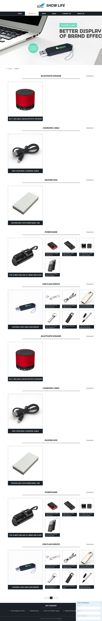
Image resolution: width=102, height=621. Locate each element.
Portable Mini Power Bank (71, 610)
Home (20, 13)
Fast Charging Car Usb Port (18, 610)
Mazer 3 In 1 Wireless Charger (51, 610)
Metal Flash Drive (34, 610)
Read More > (90, 76)
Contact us (66, 13)
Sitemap (60, 618)
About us (80, 13)
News (44, 13)
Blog (54, 13)
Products (31, 13)
